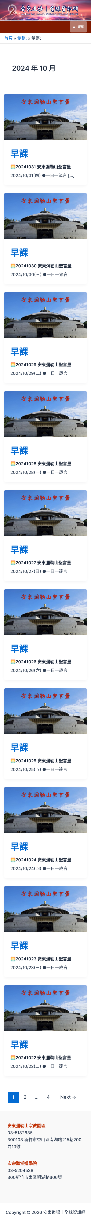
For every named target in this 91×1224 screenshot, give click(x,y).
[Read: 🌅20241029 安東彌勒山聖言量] (45, 314)
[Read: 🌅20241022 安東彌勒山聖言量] (45, 1007)
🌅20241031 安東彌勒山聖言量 (40, 166)
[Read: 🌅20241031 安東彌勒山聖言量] (45, 116)
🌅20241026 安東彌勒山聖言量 (40, 661)
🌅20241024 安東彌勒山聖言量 (40, 859)
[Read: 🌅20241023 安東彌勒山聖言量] (45, 908)
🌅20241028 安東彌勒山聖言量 (40, 463)
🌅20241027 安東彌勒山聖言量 (40, 562)
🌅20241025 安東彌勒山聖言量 (40, 760)
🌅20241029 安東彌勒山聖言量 (40, 364)
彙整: (22, 38)
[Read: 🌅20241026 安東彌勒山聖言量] (45, 612)
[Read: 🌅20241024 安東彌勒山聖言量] (45, 809)
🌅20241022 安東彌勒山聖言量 (40, 1057)
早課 (19, 153)
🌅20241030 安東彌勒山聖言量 (41, 265)
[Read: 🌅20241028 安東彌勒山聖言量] (45, 414)
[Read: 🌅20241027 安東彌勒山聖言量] (45, 513)
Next (68, 1097)
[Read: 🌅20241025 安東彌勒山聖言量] (45, 710)
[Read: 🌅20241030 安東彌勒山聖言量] (45, 215)
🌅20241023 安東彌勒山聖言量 (40, 958)
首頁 (8, 38)
